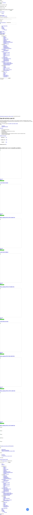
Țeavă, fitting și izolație (10, 116)
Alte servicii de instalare (6, 495)
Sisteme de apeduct (4, 116)
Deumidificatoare (5, 477)
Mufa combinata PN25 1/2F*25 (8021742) (7, 425)
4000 (6, 139)
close (0, 514)
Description (3, 125)
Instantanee (4, 37)
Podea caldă (5, 40)
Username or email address (4, 17)
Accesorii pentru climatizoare (7, 48)
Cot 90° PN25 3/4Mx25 (4, 252)
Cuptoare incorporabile (6, 498)
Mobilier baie (5, 502)
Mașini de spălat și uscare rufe (7, 69)
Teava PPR (9, 123)
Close (1, 179)
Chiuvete (4, 73)
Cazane (4, 38)
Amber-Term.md (4, 460)
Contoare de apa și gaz (6, 55)
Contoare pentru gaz (6, 60)
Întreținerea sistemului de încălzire (8, 42)
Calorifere (4, 39)
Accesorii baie (5, 76)
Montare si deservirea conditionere (8, 63)
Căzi (4, 72)
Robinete (4, 53)
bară (6, 137)
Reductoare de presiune (6, 484)
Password (1, 19)
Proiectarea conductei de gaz (7, 494)
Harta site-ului (4, 449)
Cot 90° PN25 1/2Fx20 (4, 182)
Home (1, 116)
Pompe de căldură (5, 469)
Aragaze (4, 66)
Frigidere (4, 67)
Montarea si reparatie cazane (7, 62)
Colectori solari (5, 50)
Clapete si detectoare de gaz (7, 58)
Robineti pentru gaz (6, 491)
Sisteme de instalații (6, 75)
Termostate (4, 473)
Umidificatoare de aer (6, 47)
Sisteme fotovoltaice (6, 480)
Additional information (5, 126)
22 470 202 (4, 2)
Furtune (4, 54)
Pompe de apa (5, 487)
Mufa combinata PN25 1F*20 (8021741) (7, 286)
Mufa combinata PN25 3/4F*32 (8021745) (7, 217)
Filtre (4, 56)
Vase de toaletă (5, 505)
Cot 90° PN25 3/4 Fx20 (4, 321)
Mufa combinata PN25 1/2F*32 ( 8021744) (7, 390)
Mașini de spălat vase (6, 70)
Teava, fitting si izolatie (6, 52)
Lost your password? (3, 22)
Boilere (4, 36)
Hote (4, 68)
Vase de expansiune (6, 43)
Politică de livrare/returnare (5, 450)
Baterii (4, 74)
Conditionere (5, 45)
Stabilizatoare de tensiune (6, 41)
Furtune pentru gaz (6, 59)
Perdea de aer (5, 476)
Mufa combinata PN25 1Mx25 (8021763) (7, 356)
